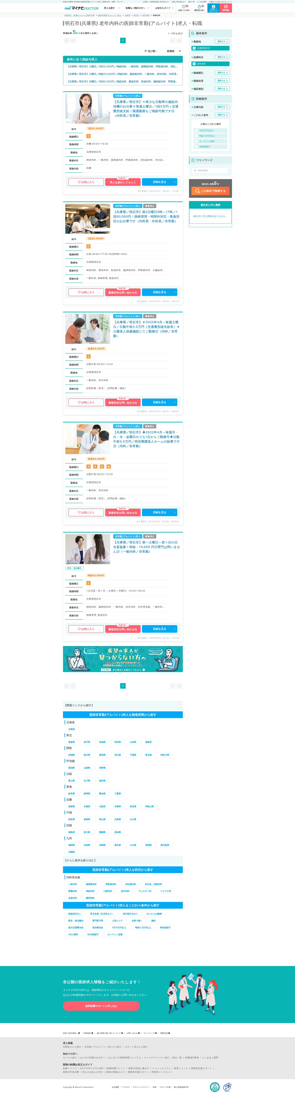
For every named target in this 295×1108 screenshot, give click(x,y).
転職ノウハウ (70, 1068)
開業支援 (164, 1033)
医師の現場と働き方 (138, 1068)
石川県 (87, 780)
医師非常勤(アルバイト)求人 (110, 15)
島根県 (87, 819)
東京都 (148, 754)
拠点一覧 (191, 2)
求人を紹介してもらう (123, 182)
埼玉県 (117, 754)
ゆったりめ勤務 (154, 913)
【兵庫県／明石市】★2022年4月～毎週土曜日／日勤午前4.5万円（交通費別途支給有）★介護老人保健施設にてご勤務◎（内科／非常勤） (146, 329)
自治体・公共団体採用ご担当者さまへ (156, 2)
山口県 (133, 819)
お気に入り (87, 182)
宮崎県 (148, 845)
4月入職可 (73, 934)
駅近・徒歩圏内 (75, 920)
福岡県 (71, 845)
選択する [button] (221, 41)
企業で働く (137, 920)
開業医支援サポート (201, 1068)
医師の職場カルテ (115, 1072)
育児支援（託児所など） (102, 913)
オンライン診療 (115, 934)
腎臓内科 (72, 891)
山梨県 (87, 767)
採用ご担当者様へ (70, 1033)
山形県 (133, 742)
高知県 (117, 832)
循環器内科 (91, 884)
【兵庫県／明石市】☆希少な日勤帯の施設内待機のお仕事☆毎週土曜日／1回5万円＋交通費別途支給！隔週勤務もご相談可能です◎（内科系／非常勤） (146, 108)
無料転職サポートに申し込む (101, 1005)
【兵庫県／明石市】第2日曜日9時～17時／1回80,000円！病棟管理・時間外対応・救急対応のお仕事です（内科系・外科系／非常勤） (146, 216)
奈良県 (133, 806)
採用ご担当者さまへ (179, 2)
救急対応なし (74, 913)
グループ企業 (165, 1087)
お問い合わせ (132, 1033)
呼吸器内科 (111, 884)
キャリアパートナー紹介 (156, 1057)
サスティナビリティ (141, 1087)
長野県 (102, 767)
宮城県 (102, 742)
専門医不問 (97, 920)
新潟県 (71, 767)
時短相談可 (165, 927)
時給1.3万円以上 (143, 927)
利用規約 (87, 1033)
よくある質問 (201, 2)
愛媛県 (102, 832)
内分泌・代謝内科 (153, 884)
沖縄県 (71, 852)
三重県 (117, 793)
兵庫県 (127, 15)
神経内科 (90, 891)
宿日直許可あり (130, 913)
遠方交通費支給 (75, 927)
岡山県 (102, 819)
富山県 (71, 780)
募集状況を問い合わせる (122, 292)
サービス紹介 (70, 1057)
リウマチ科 (165, 891)
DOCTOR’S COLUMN (92, 1068)
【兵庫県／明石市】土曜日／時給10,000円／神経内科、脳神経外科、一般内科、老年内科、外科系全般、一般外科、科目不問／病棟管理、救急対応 (125, 73)
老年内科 (146, 15)
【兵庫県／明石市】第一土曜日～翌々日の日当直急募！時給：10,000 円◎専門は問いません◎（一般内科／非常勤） (146, 547)
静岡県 (87, 793)
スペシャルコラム (161, 1068)
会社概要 (115, 1087)
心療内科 (107, 891)
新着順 (170, 51)
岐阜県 (71, 793)
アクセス (126, 1087)
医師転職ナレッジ (116, 1068)
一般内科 (72, 884)
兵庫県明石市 (203, 48)
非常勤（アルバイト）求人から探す (103, 1047)
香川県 (87, 832)
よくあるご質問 (210, 1057)
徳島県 (71, 832)
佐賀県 (87, 845)
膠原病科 (90, 898)
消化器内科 (130, 884)
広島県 (117, 819)
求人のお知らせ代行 (92, 1072)
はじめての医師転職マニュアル (125, 1057)
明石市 (136, 15)
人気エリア (117, 920)
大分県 (133, 845)
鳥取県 (71, 819)
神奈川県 (165, 754)
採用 (154, 1087)
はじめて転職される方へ (92, 1057)
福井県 (102, 780)
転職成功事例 (192, 1057)
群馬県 (102, 754)
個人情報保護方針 (181, 1087)
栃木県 (87, 754)
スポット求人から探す (136, 1047)
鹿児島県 (165, 845)
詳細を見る (159, 181)
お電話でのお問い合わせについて (220, 2)
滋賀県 (71, 806)
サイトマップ (149, 1033)
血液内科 (72, 898)
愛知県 (102, 793)
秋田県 (117, 742)
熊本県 (117, 845)
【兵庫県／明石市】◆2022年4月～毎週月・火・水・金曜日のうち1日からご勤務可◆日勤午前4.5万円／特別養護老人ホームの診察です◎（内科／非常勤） (146, 439)
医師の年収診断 (71, 1072)
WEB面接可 (93, 934)
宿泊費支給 (97, 927)
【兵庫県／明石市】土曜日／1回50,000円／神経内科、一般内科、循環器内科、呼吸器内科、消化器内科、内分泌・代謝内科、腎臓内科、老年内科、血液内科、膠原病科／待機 (125, 66)
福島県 (148, 742)
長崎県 (102, 845)
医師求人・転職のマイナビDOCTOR (80, 15)
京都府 (87, 806)
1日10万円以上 (119, 927)
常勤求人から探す (72, 1047)
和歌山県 (149, 806)
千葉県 (133, 754)
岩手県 (87, 742)
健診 (153, 920)
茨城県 (71, 754)
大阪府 (102, 806)
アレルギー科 (144, 891)
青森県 (71, 742)
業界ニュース (181, 1068)
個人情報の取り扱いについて (109, 1033)
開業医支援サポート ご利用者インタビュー (150, 1072)
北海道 (71, 729)
